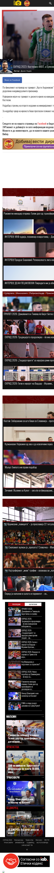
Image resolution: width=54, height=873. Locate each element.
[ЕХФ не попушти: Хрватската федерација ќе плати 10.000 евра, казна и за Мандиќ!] (25, 763)
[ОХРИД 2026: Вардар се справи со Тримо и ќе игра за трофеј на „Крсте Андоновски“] (14, 655)
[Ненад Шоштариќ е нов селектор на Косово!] (14, 696)
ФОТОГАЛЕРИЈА (42, 843)
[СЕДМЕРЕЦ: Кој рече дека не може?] (25, 824)
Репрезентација (36, 293)
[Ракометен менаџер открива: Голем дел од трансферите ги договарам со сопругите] (14, 684)
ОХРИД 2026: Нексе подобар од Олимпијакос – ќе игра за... (30, 674)
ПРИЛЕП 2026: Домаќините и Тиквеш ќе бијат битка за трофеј (30, 611)
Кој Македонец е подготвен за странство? (30, 663)
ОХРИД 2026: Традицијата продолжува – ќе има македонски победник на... (30, 622)
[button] (50, 3)
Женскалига (22, 293)
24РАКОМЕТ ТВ (27, 845)
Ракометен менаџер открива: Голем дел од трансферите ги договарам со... (29, 685)
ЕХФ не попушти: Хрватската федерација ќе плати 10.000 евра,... (23, 769)
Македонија (18, 840)
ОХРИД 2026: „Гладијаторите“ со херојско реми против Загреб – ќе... (29, 634)
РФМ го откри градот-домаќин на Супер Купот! (30, 704)
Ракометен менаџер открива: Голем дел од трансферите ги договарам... (24, 738)
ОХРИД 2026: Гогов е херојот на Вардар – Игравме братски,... (29, 644)
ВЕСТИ (46, 840)
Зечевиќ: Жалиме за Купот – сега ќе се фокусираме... (29, 490)
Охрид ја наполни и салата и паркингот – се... (26, 593)
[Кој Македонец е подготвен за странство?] (14, 665)
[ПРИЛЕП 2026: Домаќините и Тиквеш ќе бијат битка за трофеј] (14, 612)
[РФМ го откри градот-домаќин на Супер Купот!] (14, 706)
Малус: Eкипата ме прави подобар (21, 467)
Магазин (39, 840)
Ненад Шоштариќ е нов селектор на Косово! (30, 694)
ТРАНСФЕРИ (8, 843)
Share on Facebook (12, 80)
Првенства (29, 840)
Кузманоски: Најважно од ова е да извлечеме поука (29, 444)
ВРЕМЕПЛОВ (19, 843)
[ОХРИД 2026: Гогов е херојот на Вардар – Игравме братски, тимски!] (14, 645)
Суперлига (9, 293)
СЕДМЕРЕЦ (30, 843)
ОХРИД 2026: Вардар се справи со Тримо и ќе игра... (30, 654)
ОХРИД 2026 (7, 840)
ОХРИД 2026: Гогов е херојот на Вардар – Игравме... (29, 383)
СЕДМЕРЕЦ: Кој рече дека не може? (23, 831)
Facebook (42, 123)
